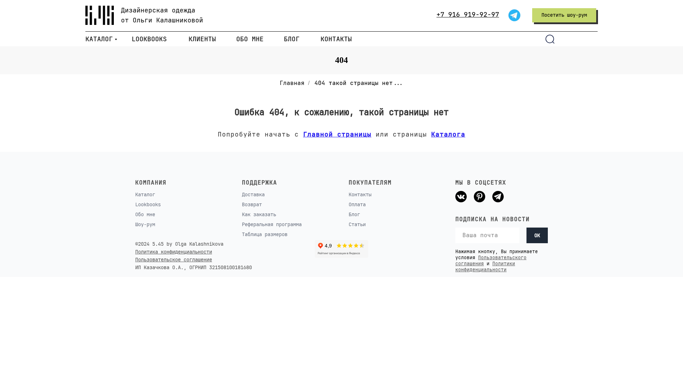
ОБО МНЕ (250, 39)
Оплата (357, 204)
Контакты (360, 194)
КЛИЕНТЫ (202, 39)
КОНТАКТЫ (336, 39)
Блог (354, 214)
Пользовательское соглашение (173, 259)
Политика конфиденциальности (173, 252)
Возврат (252, 204)
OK (537, 235)
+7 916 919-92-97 (467, 14)
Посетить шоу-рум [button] (564, 15)
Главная (292, 83)
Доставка (253, 194)
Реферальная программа (272, 224)
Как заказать (259, 214)
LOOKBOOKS (149, 39)
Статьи (357, 224)
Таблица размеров (264, 234)
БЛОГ (292, 39)
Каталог (145, 194)
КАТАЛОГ (99, 39)
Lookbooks (148, 204)
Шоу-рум (145, 224)
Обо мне (145, 214)
